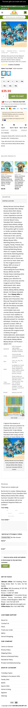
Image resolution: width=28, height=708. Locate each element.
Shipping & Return (8, 201)
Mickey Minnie (16, 143)
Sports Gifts (5, 686)
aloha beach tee (19, 141)
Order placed (4, 130)
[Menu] (2, 12)
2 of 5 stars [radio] (12, 510)
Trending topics (12, 51)
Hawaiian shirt (5, 138)
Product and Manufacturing (10, 663)
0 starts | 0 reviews (14, 64)
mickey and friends (6, 143)
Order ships (14, 130)
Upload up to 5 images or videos (12, 534)
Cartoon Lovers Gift (20, 136)
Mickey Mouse (8, 342)
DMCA (3, 633)
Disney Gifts (14, 52)
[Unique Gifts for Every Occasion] (14, 12)
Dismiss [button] (14, 4)
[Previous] (1, 175)
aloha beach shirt (10, 141)
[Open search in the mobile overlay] (14, 17)
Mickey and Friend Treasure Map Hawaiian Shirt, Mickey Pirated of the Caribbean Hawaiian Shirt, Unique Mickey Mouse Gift (20, 181)
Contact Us (5, 623)
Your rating (4, 508)
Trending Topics (6, 673)
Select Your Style (6, 68)
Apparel (4, 693)
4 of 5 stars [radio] (16, 513)
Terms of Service (7, 647)
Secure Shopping (7, 636)
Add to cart (18, 96)
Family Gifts (5, 679)
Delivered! (24, 130)
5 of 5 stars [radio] (5, 516)
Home (2, 51)
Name (3, 541)
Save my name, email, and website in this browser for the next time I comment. (13, 559)
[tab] (14, 197)
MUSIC (3, 683)
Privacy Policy (5, 650)
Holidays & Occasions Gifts (10, 676)
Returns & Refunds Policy (9, 656)
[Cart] (25, 12)
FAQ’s (3, 627)
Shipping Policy (6, 653)
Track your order (7, 630)
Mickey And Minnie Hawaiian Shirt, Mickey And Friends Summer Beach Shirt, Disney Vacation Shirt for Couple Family (7, 180)
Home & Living (6, 689)
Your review (5, 520)
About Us (4, 620)
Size (2, 77)
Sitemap (4, 696)
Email (3, 549)
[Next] (27, 175)
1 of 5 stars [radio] (3, 510)
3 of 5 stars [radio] (5, 513)
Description (6, 197)
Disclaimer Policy (7, 660)
